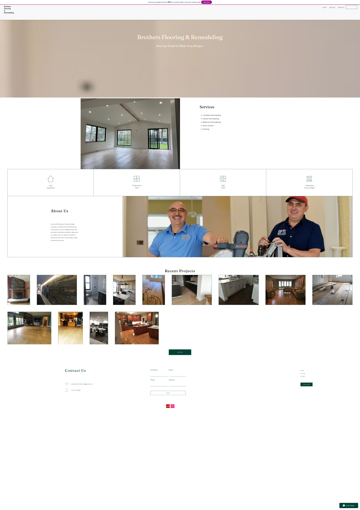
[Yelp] (168, 406)
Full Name (154, 370)
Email (171, 370)
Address (172, 380)
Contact (302, 376)
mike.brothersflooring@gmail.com (82, 384)
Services (302, 373)
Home (302, 370)
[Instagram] (172, 406)
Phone (152, 380)
